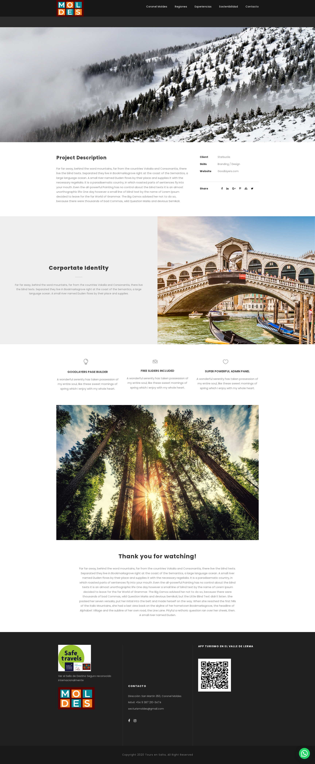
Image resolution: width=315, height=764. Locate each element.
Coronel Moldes (156, 6)
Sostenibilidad (228, 6)
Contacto (252, 6)
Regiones (181, 6)
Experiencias (203, 6)
